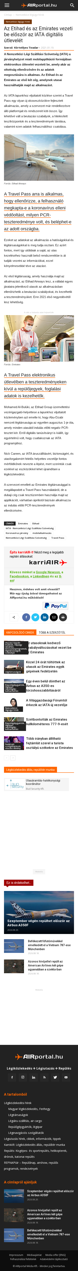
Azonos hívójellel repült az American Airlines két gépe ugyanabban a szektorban (45, 965)
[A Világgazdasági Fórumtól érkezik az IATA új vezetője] (14, 705)
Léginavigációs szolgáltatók (26, 1133)
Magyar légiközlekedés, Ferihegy (29, 1109)
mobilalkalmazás (42, 532)
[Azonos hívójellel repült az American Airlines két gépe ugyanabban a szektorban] (14, 966)
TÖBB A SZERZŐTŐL (52, 632)
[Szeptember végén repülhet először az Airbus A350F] (39, 912)
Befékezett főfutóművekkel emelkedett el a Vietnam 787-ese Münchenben (49, 945)
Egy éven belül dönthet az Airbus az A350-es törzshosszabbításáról (45, 685)
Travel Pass (57, 537)
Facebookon (19, 576)
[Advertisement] (39, 1017)
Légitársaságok (13, 671)
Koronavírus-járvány (17, 532)
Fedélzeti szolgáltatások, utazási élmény (13, 746)
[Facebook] (12, 1077)
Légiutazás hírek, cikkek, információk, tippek (32, 1139)
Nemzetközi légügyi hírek (30, 15)
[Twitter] (55, 1077)
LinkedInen (41, 576)
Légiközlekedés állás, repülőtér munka (30, 769)
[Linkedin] (34, 1077)
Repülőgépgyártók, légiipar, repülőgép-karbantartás (15, 688)
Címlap (8, 15)
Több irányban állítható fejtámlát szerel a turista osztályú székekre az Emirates (49, 743)
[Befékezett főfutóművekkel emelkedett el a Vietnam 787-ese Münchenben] (14, 946)
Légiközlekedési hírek (17, 1103)
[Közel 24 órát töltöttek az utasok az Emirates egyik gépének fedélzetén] (14, 667)
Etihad (35, 523)
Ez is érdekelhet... (18, 883)
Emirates (23, 523)
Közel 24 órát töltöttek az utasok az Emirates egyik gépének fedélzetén (45, 666)
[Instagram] (23, 1077)
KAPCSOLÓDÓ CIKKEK (20, 632)
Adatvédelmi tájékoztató (54, 1259)
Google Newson (48, 572)
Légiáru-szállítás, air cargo (25, 1121)
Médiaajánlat (34, 1255)
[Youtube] (66, 1077)
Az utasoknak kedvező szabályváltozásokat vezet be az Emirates (48, 647)
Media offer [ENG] (55, 1255)
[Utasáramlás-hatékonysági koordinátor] (15, 784)
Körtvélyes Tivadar (26, 47)
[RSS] (44, 1077)
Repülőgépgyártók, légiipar (25, 1127)
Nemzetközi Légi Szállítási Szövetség (26, 537)
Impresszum (16, 1255)
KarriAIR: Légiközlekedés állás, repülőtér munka (34, 1145)
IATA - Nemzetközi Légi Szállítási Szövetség (30, 528)
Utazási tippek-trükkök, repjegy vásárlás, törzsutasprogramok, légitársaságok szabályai (16, 647)
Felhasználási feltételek (23, 1259)
